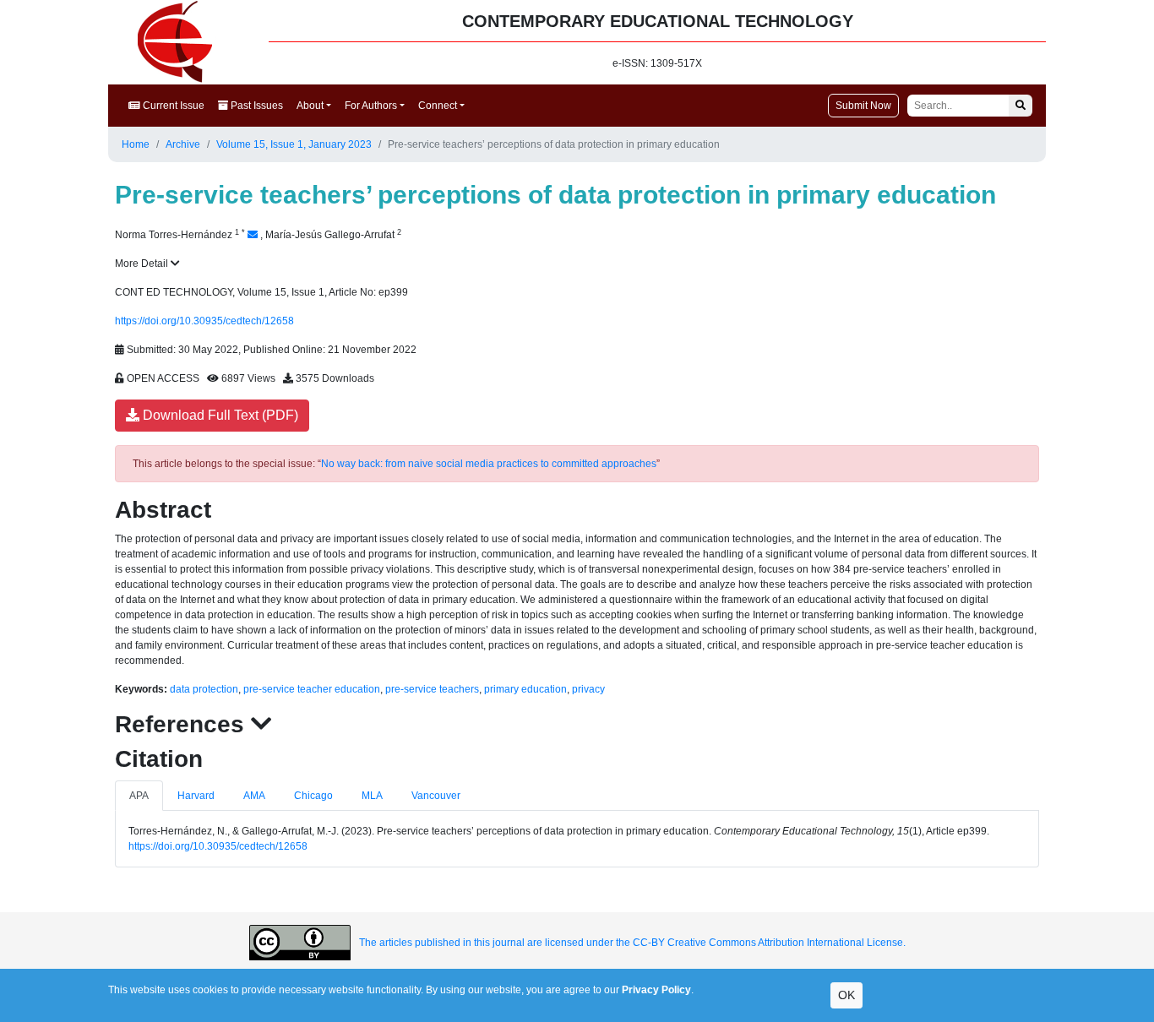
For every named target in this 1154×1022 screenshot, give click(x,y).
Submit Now (863, 105)
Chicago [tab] (313, 796)
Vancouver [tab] (435, 796)
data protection (204, 689)
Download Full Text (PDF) (218, 415)
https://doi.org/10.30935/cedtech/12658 (204, 321)
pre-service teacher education (311, 689)
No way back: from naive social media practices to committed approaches (488, 464)
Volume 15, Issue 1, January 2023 (294, 144)
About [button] (310, 105)
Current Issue (172, 105)
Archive (183, 144)
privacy (588, 689)
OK (846, 995)
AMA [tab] (254, 796)
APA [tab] (139, 796)
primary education (525, 689)
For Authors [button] (371, 105)
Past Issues (255, 105)
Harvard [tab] (196, 796)
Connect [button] (437, 105)
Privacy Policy (656, 990)
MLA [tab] (372, 796)
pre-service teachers (432, 689)
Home (136, 144)
